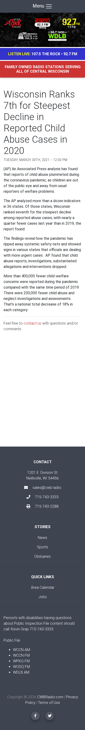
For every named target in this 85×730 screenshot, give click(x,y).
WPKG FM (21, 661)
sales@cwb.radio (47, 487)
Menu (39, 6)
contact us (32, 323)
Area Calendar (42, 587)
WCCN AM (21, 650)
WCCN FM (21, 655)
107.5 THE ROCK (45, 54)
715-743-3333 (46, 497)
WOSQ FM (21, 666)
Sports (42, 547)
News (42, 537)
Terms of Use (49, 702)
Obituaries (42, 556)
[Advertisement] (42, 393)
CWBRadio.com (50, 697)
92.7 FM (70, 54)
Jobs (42, 597)
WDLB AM (21, 672)
